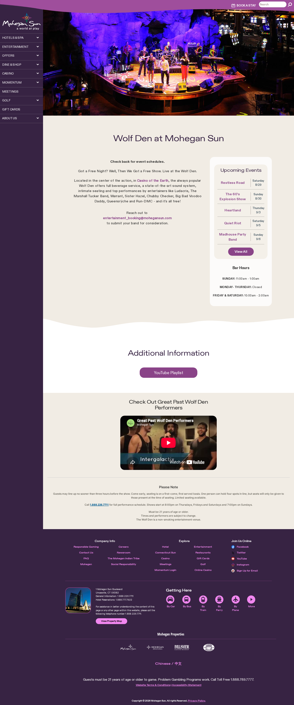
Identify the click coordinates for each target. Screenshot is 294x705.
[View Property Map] (78, 600)
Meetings (165, 564)
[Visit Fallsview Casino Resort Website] (182, 647)
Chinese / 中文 (168, 664)
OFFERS (8, 55)
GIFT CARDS (11, 109)
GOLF (6, 100)
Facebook (243, 546)
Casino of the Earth (153, 180)
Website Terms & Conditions (153, 684)
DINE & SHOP (11, 65)
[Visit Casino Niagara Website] (209, 647)
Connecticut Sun (165, 552)
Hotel (165, 546)
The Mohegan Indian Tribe (123, 558)
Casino (165, 558)
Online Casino (203, 570)
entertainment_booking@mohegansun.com (137, 218)
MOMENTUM (12, 82)
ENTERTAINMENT (15, 47)
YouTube (242, 558)
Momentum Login (165, 570)
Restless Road (233, 183)
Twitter (241, 552)
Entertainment (203, 546)
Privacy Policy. (197, 700)
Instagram (243, 564)
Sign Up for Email (247, 570)
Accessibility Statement (186, 684)
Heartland (232, 210)
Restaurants (202, 552)
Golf (203, 564)
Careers (123, 546)
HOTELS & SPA (12, 38)
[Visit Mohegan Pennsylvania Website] (155, 647)
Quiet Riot (232, 223)
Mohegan (86, 564)
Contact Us (86, 552)
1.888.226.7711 (99, 504)
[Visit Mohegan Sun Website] (128, 647)
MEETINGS (10, 91)
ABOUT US (9, 118)
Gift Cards (203, 558)
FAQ (86, 558)
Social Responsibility (123, 564)
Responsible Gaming (86, 546)
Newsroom (123, 552)
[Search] (290, 4)
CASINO (8, 73)
